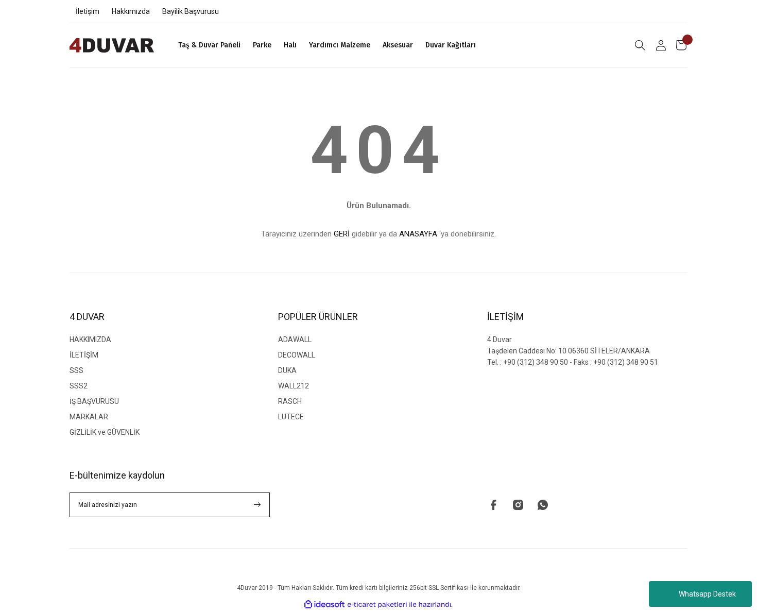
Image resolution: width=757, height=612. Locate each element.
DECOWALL (296, 355)
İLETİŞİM (84, 355)
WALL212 (293, 386)
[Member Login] (661, 45)
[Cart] (681, 45)
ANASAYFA (418, 234)
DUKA (287, 370)
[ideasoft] (324, 604)
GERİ (342, 234)
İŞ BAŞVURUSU (94, 401)
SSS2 (79, 386)
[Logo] (112, 45)
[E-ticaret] (377, 604)
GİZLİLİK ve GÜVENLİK (105, 432)
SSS (76, 370)
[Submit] (257, 504)
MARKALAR (89, 417)
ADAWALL (295, 339)
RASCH (290, 401)
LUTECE (291, 417)
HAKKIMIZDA (90, 339)
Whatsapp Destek (707, 594)
